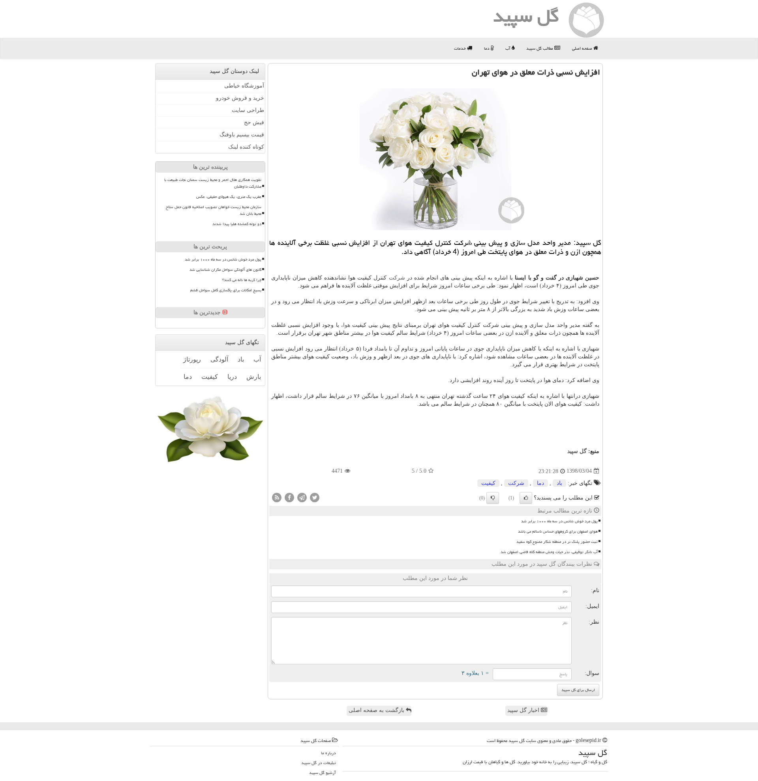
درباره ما (328, 753)
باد (355, 357)
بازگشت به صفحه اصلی (377, 710)
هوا (346, 325)
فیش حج (254, 122)
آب (508, 48)
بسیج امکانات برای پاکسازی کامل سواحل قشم (225, 290)
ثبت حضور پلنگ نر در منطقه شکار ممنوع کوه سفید (557, 542)
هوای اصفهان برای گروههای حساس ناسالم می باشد (558, 531)
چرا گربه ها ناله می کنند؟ (241, 280)
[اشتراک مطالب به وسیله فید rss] (276, 497)
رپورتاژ (192, 359)
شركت (397, 278)
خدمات (460, 48)
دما (487, 48)
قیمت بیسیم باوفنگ (242, 135)
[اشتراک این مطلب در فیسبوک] (289, 497)
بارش (253, 376)
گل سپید (577, 451)
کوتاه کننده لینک (246, 147)
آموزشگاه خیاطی (244, 86)
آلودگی (219, 359)
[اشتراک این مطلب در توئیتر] (314, 497)
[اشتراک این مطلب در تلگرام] (302, 497)
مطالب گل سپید (540, 48)
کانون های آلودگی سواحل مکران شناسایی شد (225, 270)
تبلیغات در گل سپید (318, 763)
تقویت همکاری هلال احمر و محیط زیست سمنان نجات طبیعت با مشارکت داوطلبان (212, 183)
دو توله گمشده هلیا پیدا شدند (236, 224)
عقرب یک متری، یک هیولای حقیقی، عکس (228, 197)
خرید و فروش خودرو (240, 98)
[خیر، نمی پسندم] (492, 498)
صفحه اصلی (582, 48)
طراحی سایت (248, 110)
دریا (232, 376)
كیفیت (488, 483)
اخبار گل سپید (524, 710)
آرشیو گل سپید (322, 772)
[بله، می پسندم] (526, 498)
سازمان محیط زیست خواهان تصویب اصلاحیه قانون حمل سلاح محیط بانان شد (213, 210)
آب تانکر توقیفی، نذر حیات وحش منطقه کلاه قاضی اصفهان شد (549, 552)
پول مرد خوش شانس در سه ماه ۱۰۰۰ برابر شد (559, 521)
